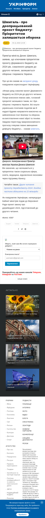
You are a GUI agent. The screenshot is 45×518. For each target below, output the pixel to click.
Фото (24, 411)
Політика (10, 411)
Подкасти (26, 400)
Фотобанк (17, 9)
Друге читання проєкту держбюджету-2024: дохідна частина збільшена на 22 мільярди (22, 188)
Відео (24, 415)
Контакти (10, 453)
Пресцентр (26, 9)
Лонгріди (26, 425)
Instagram (6, 274)
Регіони (9, 425)
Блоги (25, 418)
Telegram (37, 272)
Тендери (10, 469)
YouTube (18, 274)
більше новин (22, 279)
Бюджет (8, 224)
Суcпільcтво (11, 429)
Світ (8, 422)
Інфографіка (27, 422)
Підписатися (12, 264)
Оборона (26, 224)
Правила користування (12, 465)
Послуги (9, 9)
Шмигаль (35, 129)
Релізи (25, 443)
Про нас (10, 449)
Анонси (34, 9)
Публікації (26, 404)
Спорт (9, 440)
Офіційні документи (27, 439)
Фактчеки (10, 418)
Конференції (27, 434)
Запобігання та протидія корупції (13, 474)
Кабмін (17, 224)
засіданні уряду (30, 81)
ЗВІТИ (9, 489)
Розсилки (10, 498)
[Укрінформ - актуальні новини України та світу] (22, 4)
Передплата (11, 457)
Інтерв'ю (26, 408)
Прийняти (23, 514)
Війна (9, 404)
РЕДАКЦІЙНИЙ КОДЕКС (12, 494)
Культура (10, 432)
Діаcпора (10, 436)
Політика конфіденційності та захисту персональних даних (13, 482)
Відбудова (11, 407)
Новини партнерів (26, 430)
